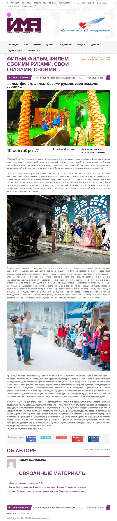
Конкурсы (26, 3)
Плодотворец (40, 3)
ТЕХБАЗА (52, 3)
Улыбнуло (33, 50)
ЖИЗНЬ (37, 44)
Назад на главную (102, 57)
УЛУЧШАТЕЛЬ (64, 3)
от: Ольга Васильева (65, 149)
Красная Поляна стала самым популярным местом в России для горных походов (47, 491)
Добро (50, 44)
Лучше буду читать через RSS (97, 60)
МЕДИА (81, 44)
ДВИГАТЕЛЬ (15, 50)
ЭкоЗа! (76, 3)
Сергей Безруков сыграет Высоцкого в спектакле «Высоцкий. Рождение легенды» (47, 487)
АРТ (26, 44)
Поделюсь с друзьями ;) (96, 152)
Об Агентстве (12, 513)
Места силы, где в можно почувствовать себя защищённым (38, 78)
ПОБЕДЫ (14, 44)
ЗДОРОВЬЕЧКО (88, 3)
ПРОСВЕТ (15, 3)
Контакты (25, 513)
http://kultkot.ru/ (35, 429)
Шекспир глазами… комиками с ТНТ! (26, 483)
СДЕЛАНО (95, 44)
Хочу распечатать (93, 149)
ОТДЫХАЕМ (65, 44)
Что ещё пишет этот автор (98, 449)
